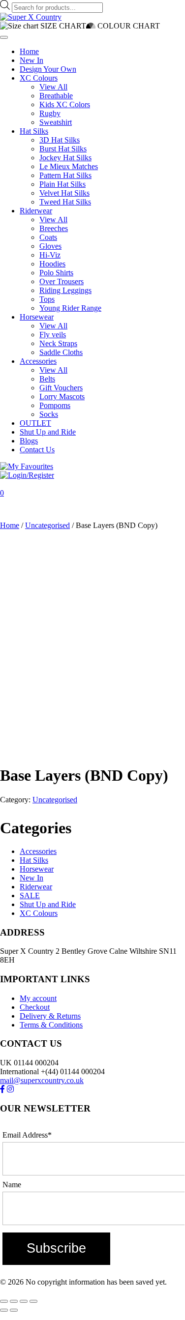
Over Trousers (61, 281)
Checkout (35, 1007)
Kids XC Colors (64, 104)
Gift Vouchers (61, 387)
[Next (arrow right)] (14, 1310)
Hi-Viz (50, 255)
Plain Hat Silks (62, 184)
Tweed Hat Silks (65, 202)
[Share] (24, 1301)
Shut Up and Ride (48, 432)
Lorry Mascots (62, 396)
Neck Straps (58, 343)
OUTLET (35, 423)
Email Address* (27, 1135)
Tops (47, 299)
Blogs (29, 441)
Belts (47, 379)
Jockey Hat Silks (65, 157)
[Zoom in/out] (4, 1301)
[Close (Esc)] (33, 1301)
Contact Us (37, 449)
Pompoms (54, 405)
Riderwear (36, 210)
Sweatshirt (55, 122)
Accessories (38, 361)
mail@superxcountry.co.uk (42, 1080)
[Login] (27, 475)
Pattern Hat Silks (65, 175)
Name (11, 1184)
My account (38, 998)
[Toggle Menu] (4, 37)
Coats (48, 237)
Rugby (50, 113)
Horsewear (37, 317)
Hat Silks (34, 131)
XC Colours (39, 78)
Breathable (56, 95)
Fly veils (52, 334)
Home (29, 51)
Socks (48, 414)
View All (53, 87)
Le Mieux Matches (68, 166)
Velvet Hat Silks (64, 193)
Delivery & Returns (50, 1016)
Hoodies (52, 264)
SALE (30, 895)
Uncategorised (47, 525)
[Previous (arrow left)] (4, 1310)
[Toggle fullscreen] (14, 1301)
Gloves (50, 246)
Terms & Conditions (51, 1025)
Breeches (53, 228)
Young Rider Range (70, 308)
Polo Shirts (56, 272)
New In (31, 60)
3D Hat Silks (59, 140)
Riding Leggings (65, 290)
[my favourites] (26, 466)
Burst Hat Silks (63, 149)
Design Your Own (48, 69)
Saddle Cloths (61, 352)
